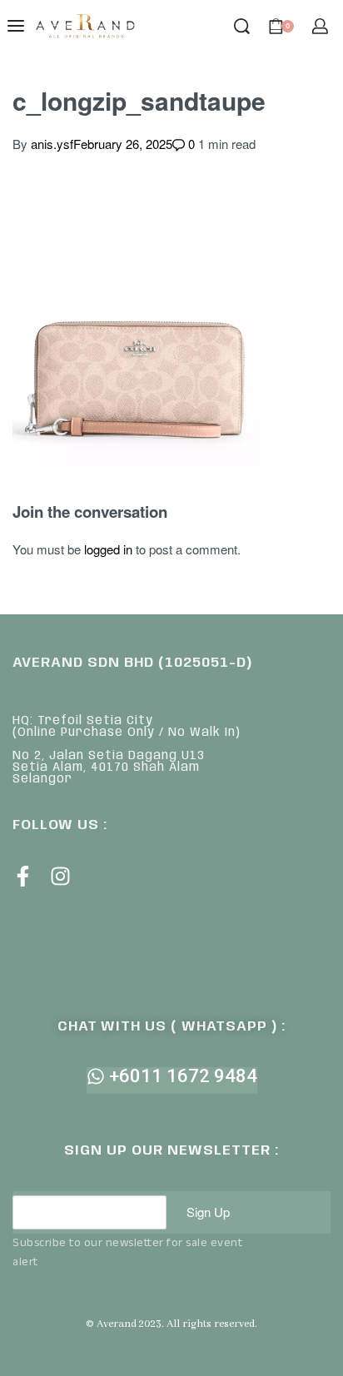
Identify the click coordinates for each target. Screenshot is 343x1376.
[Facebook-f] (22, 876)
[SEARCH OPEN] (242, 26)
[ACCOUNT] (320, 26)
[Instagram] (60, 876)
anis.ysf (52, 143)
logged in (108, 549)
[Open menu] (16, 25)
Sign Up (208, 1211)
